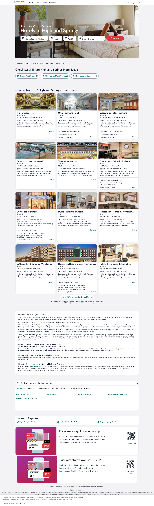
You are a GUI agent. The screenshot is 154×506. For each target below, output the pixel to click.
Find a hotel (115, 38)
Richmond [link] (50, 63)
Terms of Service (21, 504)
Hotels (30, 3)
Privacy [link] (52, 486)
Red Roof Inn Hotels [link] (22, 394)
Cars (37, 3)
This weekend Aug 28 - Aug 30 (56, 76)
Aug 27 (56, 39)
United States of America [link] (32, 63)
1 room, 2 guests (88, 39)
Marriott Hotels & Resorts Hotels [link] (26, 398)
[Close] (150, 500)
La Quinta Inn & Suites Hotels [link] (117, 394)
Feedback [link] (100, 486)
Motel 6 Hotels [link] (51, 394)
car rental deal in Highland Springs (40, 366)
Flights (44, 3)
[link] (37, 422)
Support (126, 3)
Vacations (52, 3)
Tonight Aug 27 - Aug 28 (29, 76)
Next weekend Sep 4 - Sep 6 (86, 76)
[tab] (21, 388)
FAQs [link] (72, 486)
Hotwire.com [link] (20, 63)
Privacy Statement (9, 504)
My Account (136, 3)
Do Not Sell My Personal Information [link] (86, 486)
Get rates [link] (51, 131)
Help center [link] (67, 486)
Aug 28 (70, 39)
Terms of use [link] (58, 486)
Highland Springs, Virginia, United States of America (36, 39)
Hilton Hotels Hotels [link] (84, 394)
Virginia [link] (43, 63)
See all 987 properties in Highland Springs (77, 297)
